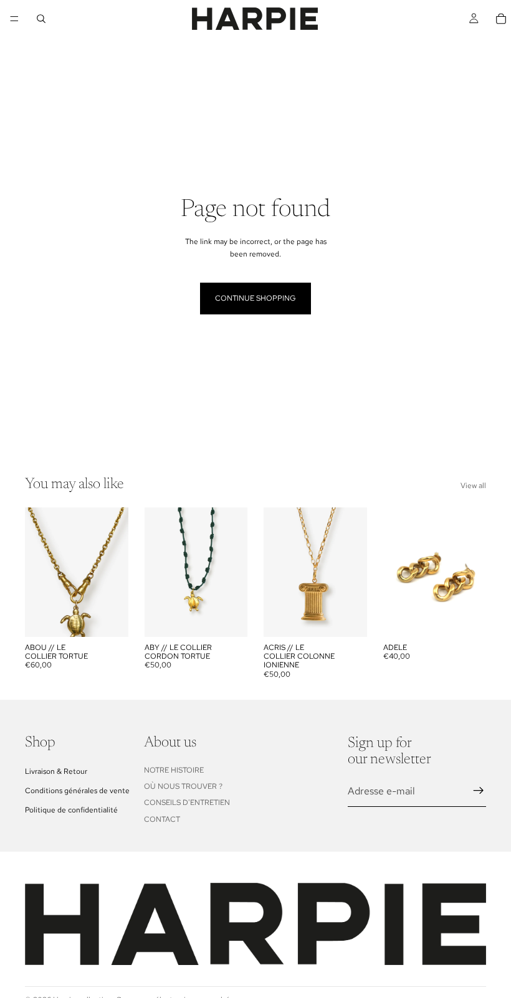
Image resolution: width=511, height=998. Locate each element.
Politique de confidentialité (71, 810)
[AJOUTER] (109, 617)
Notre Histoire (174, 769)
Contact (162, 819)
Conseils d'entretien (187, 802)
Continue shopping (255, 298)
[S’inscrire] (479, 791)
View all (473, 486)
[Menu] (14, 18)
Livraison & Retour (56, 771)
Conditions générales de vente (77, 791)
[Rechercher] (41, 18)
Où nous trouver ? (183, 786)
